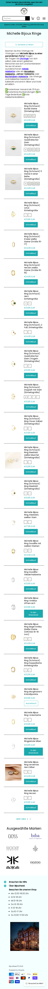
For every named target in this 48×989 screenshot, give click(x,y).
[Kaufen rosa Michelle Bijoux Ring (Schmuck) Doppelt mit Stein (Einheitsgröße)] (13, 396)
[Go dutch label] (35, 848)
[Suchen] (27, 18)
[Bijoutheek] (24, 11)
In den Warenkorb (33, 613)
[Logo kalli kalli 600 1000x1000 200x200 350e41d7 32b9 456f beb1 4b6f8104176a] (13, 862)
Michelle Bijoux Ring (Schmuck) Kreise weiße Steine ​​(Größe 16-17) (33, 239)
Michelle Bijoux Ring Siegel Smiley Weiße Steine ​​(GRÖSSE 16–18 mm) (33, 629)
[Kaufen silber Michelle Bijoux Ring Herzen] (13, 800)
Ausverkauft (31, 703)
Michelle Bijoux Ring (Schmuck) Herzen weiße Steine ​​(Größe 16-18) (33, 267)
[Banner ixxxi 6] (13, 848)
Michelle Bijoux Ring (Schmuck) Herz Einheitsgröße (32, 295)
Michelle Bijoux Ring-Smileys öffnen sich (31, 601)
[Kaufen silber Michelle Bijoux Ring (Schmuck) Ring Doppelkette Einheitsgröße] (13, 669)
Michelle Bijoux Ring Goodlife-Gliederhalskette (32, 572)
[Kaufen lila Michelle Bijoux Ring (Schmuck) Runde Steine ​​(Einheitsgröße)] (13, 115)
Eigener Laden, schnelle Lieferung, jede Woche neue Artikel (24, 25)
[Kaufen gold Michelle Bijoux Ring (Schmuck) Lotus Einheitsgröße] (13, 214)
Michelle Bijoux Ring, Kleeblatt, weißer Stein (31, 515)
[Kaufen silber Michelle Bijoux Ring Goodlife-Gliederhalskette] (13, 580)
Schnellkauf (31, 125)
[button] (32, 18)
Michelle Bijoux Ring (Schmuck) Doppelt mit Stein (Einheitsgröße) (33, 388)
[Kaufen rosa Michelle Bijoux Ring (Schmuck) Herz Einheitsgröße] (13, 303)
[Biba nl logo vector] (35, 836)
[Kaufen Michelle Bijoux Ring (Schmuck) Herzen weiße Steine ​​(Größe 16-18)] (13, 273)
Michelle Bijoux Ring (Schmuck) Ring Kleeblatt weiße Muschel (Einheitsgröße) (32, 452)
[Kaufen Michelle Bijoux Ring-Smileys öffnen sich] (13, 607)
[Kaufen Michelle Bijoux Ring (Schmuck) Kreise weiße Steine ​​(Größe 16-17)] (13, 244)
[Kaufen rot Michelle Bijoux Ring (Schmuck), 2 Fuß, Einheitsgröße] (13, 333)
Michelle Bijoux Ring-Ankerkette (32, 714)
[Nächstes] (30, 819)
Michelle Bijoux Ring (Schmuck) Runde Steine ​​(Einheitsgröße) (32, 107)
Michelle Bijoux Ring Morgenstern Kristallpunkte (33, 692)
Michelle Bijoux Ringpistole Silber (32, 740)
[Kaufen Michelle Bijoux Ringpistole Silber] (13, 746)
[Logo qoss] (13, 836)
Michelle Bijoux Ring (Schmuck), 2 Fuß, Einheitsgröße (33, 325)
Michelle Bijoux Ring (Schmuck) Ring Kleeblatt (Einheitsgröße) (32, 485)
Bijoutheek (13, 966)
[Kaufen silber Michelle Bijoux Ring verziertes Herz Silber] (13, 772)
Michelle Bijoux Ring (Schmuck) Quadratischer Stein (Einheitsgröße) (32, 139)
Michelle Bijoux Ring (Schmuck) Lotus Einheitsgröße (32, 206)
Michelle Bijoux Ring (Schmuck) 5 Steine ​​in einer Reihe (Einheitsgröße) (33, 173)
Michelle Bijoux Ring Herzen (31, 792)
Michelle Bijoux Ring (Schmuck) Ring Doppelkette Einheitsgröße (33, 661)
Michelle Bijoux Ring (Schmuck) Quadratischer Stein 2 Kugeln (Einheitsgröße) (32, 356)
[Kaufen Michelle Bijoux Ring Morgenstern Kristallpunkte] (13, 697)
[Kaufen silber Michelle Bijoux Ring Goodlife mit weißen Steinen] (13, 551)
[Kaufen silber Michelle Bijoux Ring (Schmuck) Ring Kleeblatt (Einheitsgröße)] (13, 493)
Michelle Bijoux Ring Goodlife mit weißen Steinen (32, 543)
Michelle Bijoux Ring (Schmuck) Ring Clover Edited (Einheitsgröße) (33, 420)
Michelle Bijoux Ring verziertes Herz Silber (31, 765)
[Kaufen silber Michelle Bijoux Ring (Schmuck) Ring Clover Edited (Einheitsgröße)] (13, 428)
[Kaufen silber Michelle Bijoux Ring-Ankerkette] (13, 721)
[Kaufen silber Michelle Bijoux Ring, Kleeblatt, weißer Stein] (13, 522)
